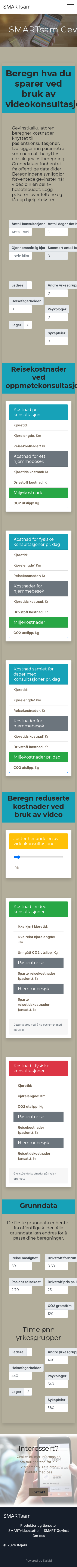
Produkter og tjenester (38, 1525)
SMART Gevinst (56, 1530)
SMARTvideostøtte (23, 1530)
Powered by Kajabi (38, 1560)
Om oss (39, 1536)
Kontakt (38, 1492)
